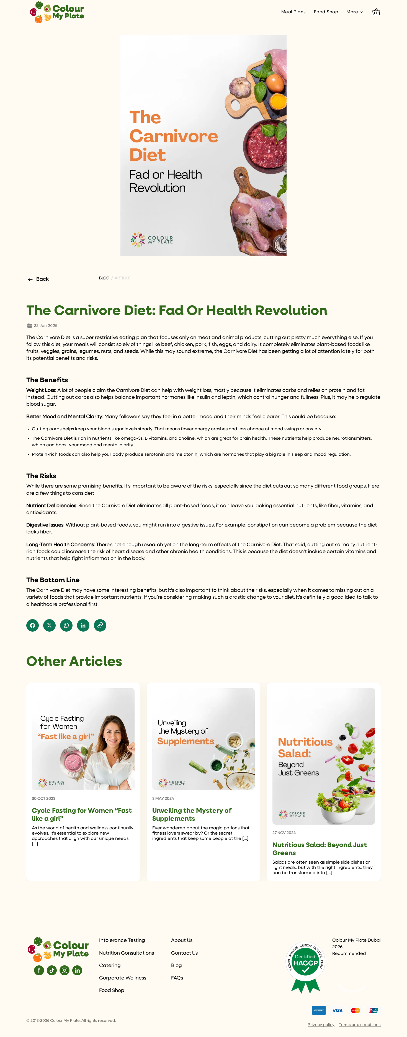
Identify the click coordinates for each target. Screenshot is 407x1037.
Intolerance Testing (122, 940)
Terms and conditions (360, 1025)
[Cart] (376, 12)
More (352, 12)
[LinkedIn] (77, 970)
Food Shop (326, 12)
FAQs (177, 978)
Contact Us (184, 953)
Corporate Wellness (122, 978)
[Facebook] (39, 970)
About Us (181, 940)
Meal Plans (293, 12)
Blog (176, 965)
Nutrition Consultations (126, 953)
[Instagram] (64, 970)
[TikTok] (52, 970)
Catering (110, 965)
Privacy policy (321, 1025)
